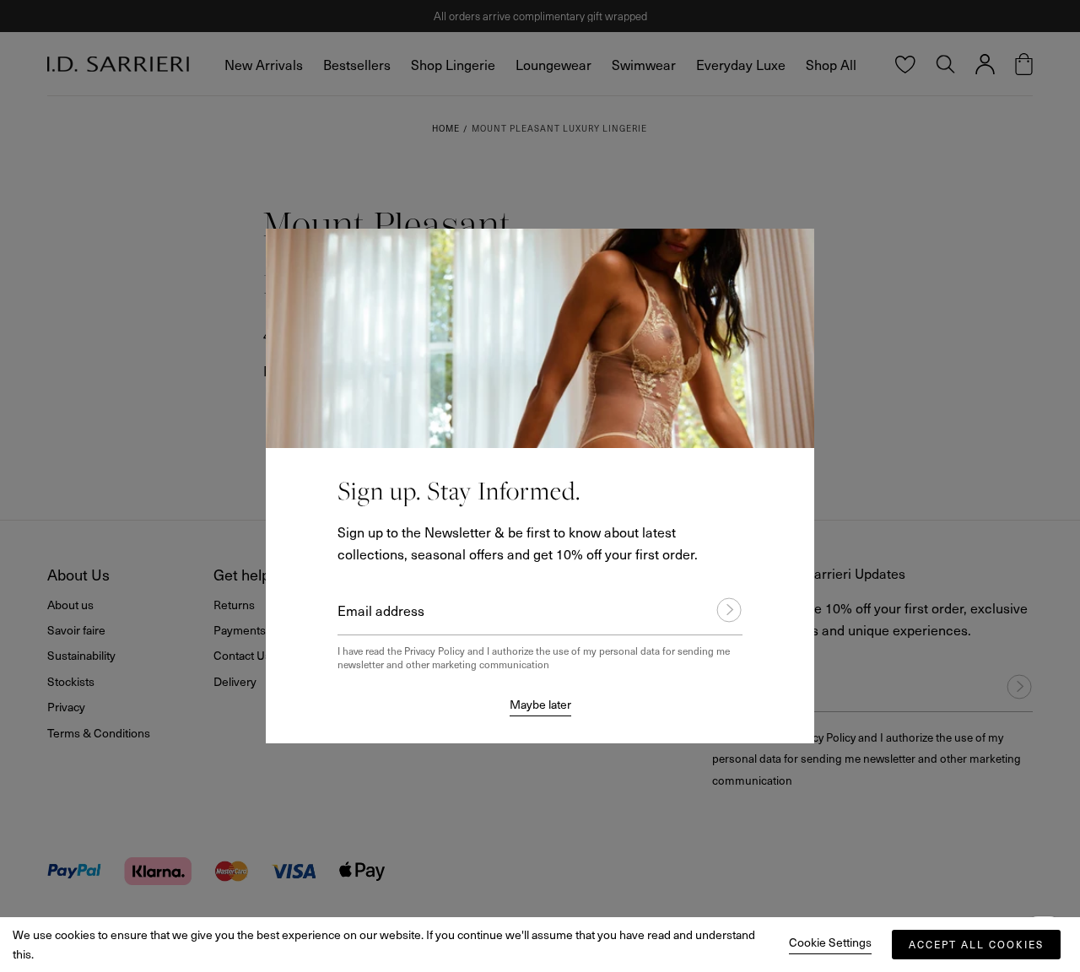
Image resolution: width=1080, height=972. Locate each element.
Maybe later (540, 704)
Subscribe (721, 610)
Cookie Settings (830, 942)
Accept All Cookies (976, 944)
